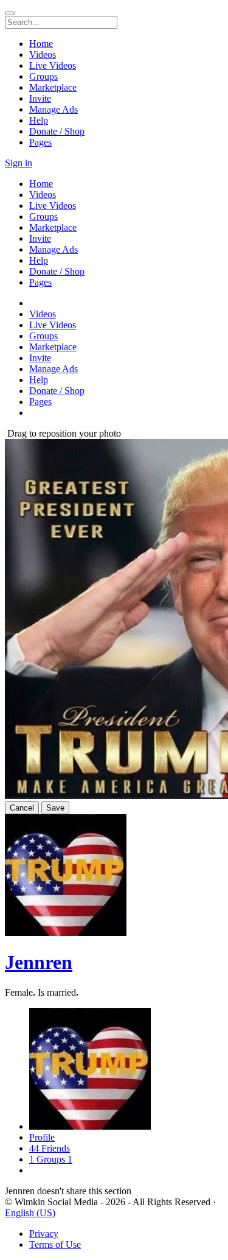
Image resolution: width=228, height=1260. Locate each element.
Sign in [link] (18, 163)
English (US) (30, 1213)
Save (55, 807)
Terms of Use (55, 1244)
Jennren (38, 962)
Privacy (43, 1233)
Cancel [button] (22, 807)
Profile (42, 1137)
